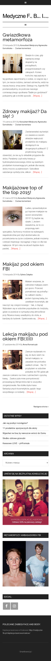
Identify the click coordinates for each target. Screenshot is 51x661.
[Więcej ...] (37, 96)
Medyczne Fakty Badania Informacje (26, 16)
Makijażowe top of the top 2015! (22, 190)
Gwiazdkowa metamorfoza (17, 37)
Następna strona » (41, 407)
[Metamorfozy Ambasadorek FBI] (26, 587)
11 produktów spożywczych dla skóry (20, 428)
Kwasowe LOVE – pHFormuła (16, 443)
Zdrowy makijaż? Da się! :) (25, 114)
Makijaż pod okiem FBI (23, 266)
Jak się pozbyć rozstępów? (15, 423)
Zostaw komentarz (23, 48)
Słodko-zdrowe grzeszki (14, 438)
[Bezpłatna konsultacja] (26, 526)
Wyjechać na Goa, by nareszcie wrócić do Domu (24, 433)
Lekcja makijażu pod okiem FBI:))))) (25, 336)
